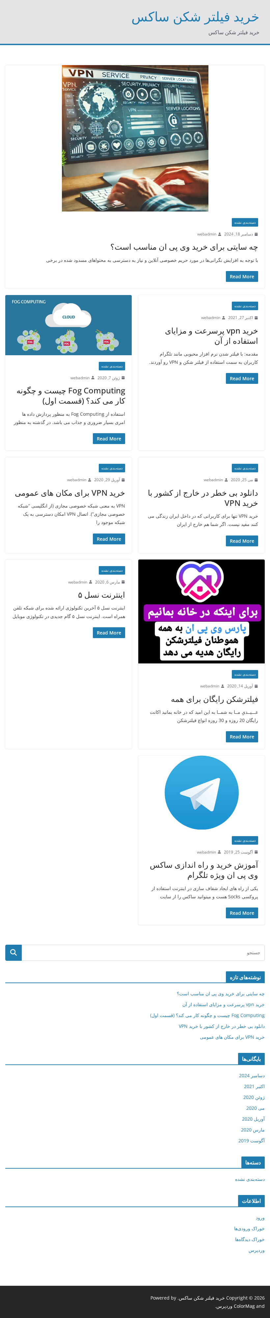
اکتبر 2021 (254, 1086)
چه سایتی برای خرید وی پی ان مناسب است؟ (184, 246)
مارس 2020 (253, 1130)
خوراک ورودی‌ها (249, 1228)
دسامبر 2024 (252, 1075)
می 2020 (255, 1108)
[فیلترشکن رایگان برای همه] (201, 612)
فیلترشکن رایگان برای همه (214, 698)
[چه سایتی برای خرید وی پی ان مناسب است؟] (135, 138)
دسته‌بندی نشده (245, 222)
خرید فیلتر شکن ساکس (195, 16)
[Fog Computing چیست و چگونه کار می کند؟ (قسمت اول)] (68, 325)
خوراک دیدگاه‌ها (250, 1239)
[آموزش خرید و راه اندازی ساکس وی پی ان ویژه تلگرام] (201, 793)
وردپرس (257, 1250)
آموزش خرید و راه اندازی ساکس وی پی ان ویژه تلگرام (204, 869)
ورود (260, 1217)
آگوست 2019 (251, 1140)
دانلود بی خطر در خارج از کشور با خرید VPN (203, 497)
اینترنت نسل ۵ (101, 594)
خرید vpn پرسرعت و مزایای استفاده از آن (211, 335)
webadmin (206, 234)
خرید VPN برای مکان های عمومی (70, 492)
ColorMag (244, 1306)
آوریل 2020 (253, 1119)
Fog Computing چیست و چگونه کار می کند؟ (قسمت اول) (70, 395)
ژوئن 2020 (254, 1097)
